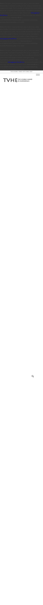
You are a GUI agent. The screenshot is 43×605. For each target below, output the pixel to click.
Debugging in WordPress (8, 39)
